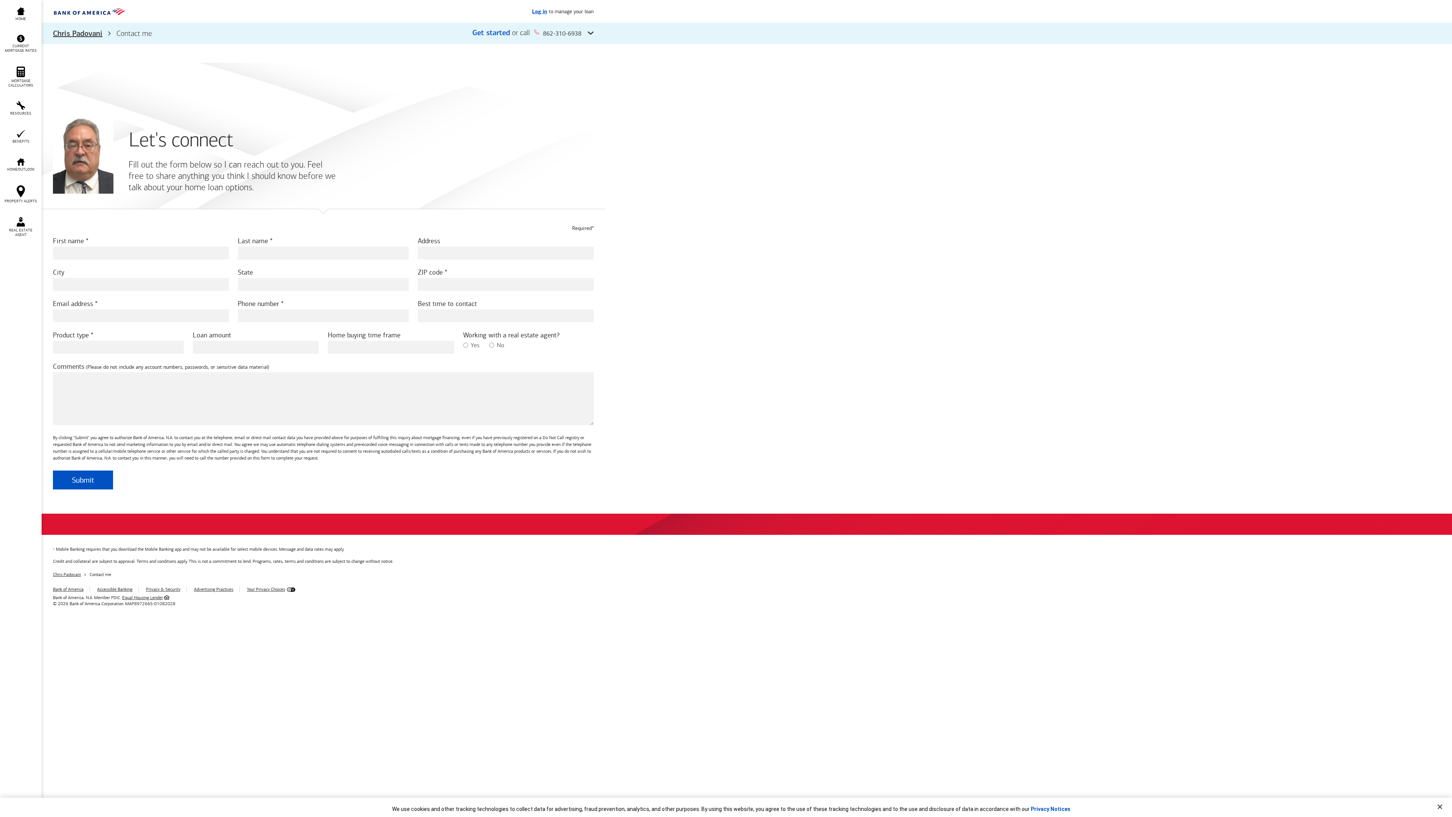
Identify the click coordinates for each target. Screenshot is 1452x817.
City (58, 272)
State (245, 272)
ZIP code (430, 272)
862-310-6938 (562, 33)
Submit (83, 480)
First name (68, 241)
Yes (475, 345)
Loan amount (212, 335)
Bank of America (68, 589)
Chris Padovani (77, 34)
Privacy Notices (1050, 809)
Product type (71, 335)
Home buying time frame (364, 335)
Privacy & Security (163, 589)
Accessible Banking (114, 589)
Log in (539, 12)
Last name (253, 241)
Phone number (258, 304)
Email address (73, 304)
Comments (68, 366)
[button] (323, 33)
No (500, 345)
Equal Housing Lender (142, 597)
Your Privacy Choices (266, 589)
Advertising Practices (213, 589)
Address (429, 241)
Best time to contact (447, 304)
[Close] (1440, 806)
